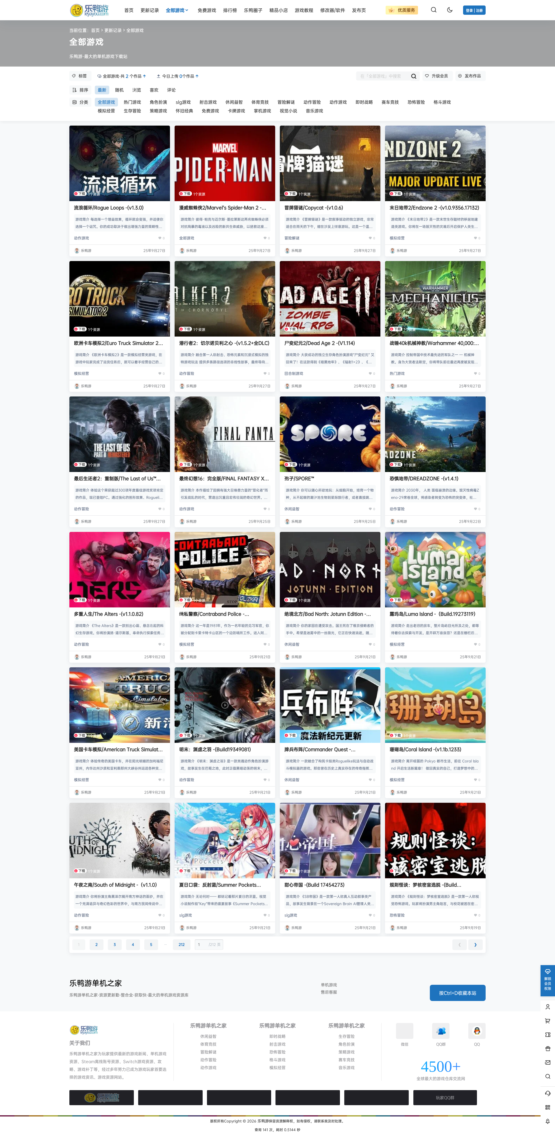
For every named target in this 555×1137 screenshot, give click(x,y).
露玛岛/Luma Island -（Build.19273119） (434, 614)
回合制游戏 (293, 373)
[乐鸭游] (101, 1097)
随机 (119, 90)
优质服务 (405, 10)
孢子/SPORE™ (299, 478)
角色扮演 (158, 102)
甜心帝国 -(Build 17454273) (314, 884)
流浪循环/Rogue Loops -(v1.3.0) (109, 207)
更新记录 (113, 30)
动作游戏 (338, 102)
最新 (102, 90)
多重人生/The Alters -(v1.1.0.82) (108, 614)
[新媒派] (170, 1097)
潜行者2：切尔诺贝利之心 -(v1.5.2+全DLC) (224, 343)
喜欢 (154, 90)
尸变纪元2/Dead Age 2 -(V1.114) (319, 343)
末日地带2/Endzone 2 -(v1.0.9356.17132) (434, 207)
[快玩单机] (376, 1097)
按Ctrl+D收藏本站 (457, 993)
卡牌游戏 (236, 111)
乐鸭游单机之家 (95, 983)
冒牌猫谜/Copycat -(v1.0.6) (313, 207)
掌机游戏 (262, 111)
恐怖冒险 (416, 102)
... (165, 943)
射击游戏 (208, 102)
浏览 (136, 90)
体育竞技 (260, 102)
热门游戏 (132, 102)
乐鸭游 (262, 1120)
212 (182, 944)
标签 (83, 75)
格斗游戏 (442, 102)
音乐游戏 (314, 111)
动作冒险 (312, 102)
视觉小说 (288, 111)
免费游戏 (210, 111)
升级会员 (440, 75)
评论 (171, 90)
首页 (95, 30)
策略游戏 (158, 111)
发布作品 (473, 75)
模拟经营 (106, 111)
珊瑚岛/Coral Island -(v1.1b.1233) (425, 749)
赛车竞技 (390, 102)
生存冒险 (132, 111)
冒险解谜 (286, 102)
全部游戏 (175, 10)
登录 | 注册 (474, 10)
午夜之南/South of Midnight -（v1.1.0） (117, 884)
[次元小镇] (239, 1097)
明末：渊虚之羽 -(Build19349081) (215, 749)
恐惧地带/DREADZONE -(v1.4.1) (424, 478)
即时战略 (364, 102)
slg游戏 (183, 102)
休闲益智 (234, 102)
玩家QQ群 (445, 1097)
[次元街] (307, 1097)
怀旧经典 (184, 111)
